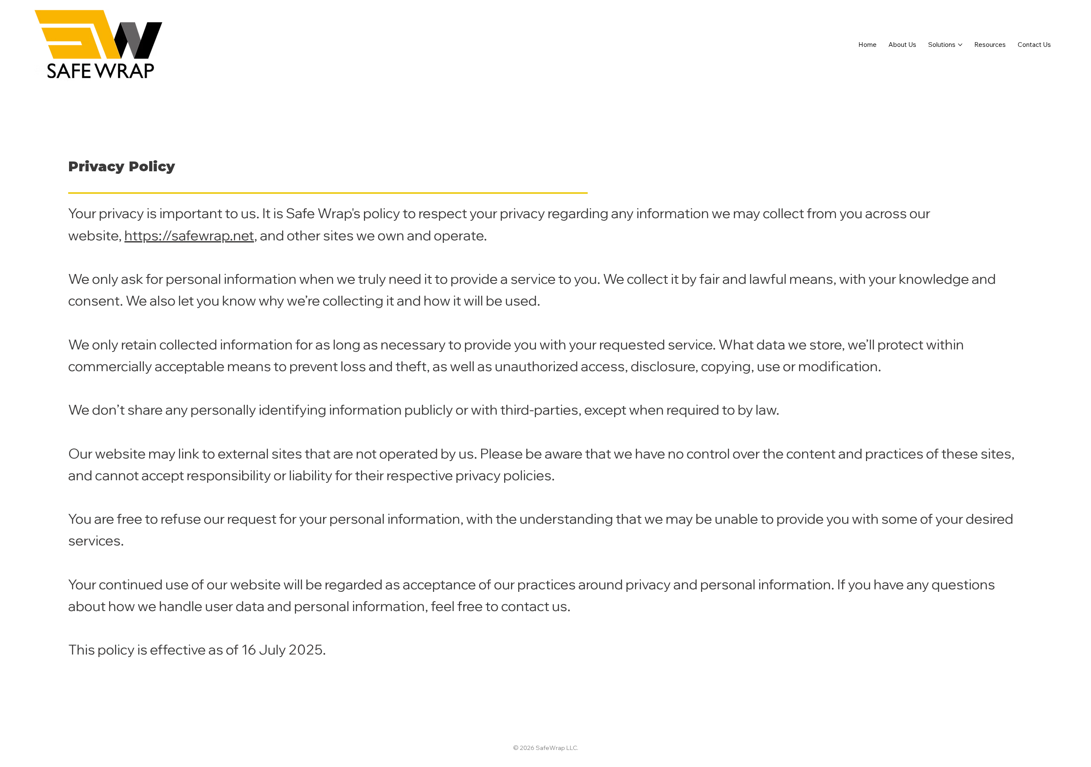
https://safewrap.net (189, 235)
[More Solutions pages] (960, 45)
